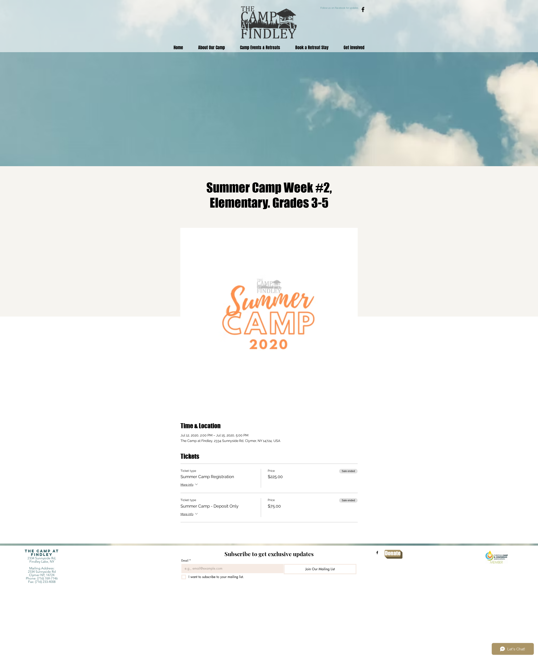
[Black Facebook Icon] (363, 9)
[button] (260, 47)
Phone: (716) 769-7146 (42, 578)
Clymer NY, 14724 (41, 575)
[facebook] (377, 552)
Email (186, 560)
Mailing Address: (41, 568)
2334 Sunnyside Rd (42, 572)
